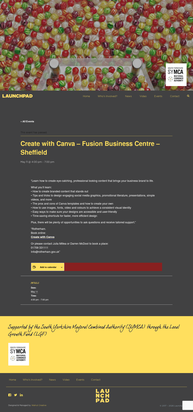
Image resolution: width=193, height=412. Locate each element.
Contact (174, 96)
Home (86, 96)
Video (143, 96)
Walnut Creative (39, 405)
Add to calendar (48, 267)
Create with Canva (42, 237)
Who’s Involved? (107, 96)
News (128, 96)
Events (158, 96)
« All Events (27, 121)
